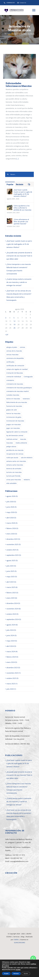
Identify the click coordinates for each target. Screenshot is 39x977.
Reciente (19, 184)
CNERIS (16, 940)
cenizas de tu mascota (14, 351)
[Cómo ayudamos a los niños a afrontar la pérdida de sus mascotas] (9, 206)
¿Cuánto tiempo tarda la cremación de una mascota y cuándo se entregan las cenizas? (18, 282)
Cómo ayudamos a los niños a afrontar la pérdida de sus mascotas (22, 208)
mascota (23, 439)
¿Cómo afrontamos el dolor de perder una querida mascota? (21, 221)
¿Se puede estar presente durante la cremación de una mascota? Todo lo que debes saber (19, 256)
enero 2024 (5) (11, 662)
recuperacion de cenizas (14, 454)
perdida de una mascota (14, 450)
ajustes (18, 970)
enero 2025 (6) (11, 598)
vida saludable (11, 483)
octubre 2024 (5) (12, 614)
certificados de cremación (15, 366)
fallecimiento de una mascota (16, 402)
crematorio (10, 380)
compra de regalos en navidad (17, 369)
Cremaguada (28, 377)
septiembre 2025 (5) (13, 555)
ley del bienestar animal (14, 435)
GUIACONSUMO (19, 943)
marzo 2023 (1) (11, 684)
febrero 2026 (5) (12, 528)
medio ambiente (21, 443)
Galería (22, 66)
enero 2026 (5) (11, 534)
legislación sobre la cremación (16, 432)
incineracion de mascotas (15, 421)
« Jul (6, 334)
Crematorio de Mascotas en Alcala (19, 957)
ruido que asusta (12, 458)
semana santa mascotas (14, 465)
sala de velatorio (26, 458)
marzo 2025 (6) (11, 587)
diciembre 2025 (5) (13, 539)
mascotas (9, 443)
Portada (7, 34)
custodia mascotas (12, 395)
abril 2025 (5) (11, 582)
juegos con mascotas (13, 424)
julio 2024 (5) (11, 630)
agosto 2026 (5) (12, 496)
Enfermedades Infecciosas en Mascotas (16, 66)
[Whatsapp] (33, 958)
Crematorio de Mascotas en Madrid (19, 948)
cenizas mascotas (12, 355)
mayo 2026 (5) (11, 512)
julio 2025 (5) (11, 566)
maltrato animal (11, 439)
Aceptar (6, 973)
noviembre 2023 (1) (13, 673)
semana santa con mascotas (16, 461)
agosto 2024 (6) (12, 625)
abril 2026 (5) (11, 518)
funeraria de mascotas (14, 406)
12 (14, 321)
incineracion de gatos (13, 417)
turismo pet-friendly (13, 476)
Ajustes (26, 973)
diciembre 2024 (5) (13, 603)
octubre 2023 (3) (12, 678)
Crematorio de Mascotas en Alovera (19, 951)
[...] (17, 159)
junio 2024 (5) (11, 635)
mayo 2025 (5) (11, 576)
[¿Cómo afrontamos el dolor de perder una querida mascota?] (9, 220)
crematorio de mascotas (14, 384)
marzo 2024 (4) (11, 651)
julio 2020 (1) (11, 689)
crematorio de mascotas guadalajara (19, 388)
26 (14, 328)
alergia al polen (11, 347)
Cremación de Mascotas (14, 373)
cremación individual (13, 377)
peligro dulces (11, 447)
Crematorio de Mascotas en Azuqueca (19, 954)
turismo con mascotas (14, 472)
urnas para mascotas (13, 480)
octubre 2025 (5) (12, 550)
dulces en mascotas (13, 399)
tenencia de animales (13, 469)
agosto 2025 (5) (12, 560)
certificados (10, 362)
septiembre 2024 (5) (13, 619)
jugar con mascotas (13, 428)
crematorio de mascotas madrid (17, 391)
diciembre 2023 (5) (13, 667)
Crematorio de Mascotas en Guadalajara (20, 945)
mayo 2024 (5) (11, 641)
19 (14, 324)
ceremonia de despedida (15, 358)
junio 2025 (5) (11, 571)
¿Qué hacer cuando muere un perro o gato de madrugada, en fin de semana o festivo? (23, 193)
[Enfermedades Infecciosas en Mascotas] (19, 66)
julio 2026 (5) (11, 502)
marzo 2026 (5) (11, 523)
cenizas (22, 347)
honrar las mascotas (13, 413)
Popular (10, 184)
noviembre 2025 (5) (13, 544)
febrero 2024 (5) (12, 657)
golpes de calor (11, 410)
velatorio (27, 480)
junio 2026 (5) (11, 507)
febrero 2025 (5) (12, 593)
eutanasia (26, 399)
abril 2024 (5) (11, 646)
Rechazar (16, 973)
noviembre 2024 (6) (13, 609)
